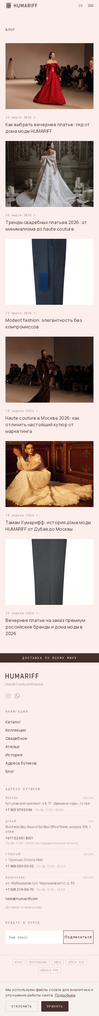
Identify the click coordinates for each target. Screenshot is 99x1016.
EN (80, 5)
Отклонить (21, 1006)
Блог (10, 771)
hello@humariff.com (22, 898)
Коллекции (16, 730)
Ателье (13, 746)
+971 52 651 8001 (20, 838)
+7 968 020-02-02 (20, 866)
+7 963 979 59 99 (19, 809)
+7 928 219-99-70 (20, 889)
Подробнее (65, 995)
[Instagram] (8, 695)
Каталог (13, 721)
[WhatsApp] (17, 695)
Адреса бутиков (21, 763)
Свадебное (17, 738)
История (14, 754)
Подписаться (78, 937)
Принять (55, 1006)
